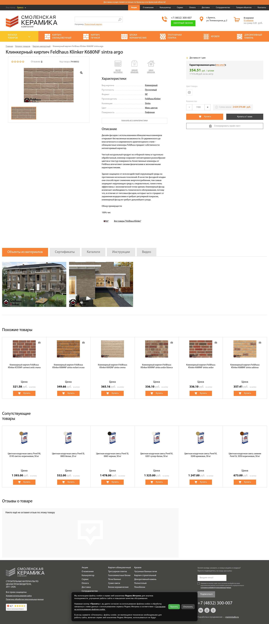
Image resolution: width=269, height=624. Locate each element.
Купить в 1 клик (244, 117)
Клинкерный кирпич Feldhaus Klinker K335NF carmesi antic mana (24, 366)
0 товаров (248, 20)
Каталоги (93, 252)
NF (146, 94)
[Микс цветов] (189, 92)
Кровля (137, 568)
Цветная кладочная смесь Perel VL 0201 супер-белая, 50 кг (156, 455)
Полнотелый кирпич (93, 24)
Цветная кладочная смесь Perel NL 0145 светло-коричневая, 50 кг (24, 455)
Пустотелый (151, 90)
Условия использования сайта (19, 596)
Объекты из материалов (25, 252)
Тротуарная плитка (117, 571)
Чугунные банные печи (145, 571)
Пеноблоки (139, 587)
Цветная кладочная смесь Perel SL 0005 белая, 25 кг (68, 455)
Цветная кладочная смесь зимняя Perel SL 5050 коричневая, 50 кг (245, 455)
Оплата (192, 8)
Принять (174, 607)
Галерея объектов (243, 8)
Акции (134, 8)
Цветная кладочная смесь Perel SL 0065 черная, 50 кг (112, 455)
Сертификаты (65, 252)
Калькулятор (165, 8)
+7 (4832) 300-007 (181, 17)
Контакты (262, 8)
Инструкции (121, 252)
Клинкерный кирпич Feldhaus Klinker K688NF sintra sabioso (244, 366)
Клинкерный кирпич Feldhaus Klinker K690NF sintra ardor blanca (157, 366)
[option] (48, 85)
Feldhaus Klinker (153, 99)
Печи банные (114, 579)
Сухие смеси (114, 583)
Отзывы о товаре (17, 501)
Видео (146, 252)
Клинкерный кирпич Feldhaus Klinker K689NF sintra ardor (200, 366)
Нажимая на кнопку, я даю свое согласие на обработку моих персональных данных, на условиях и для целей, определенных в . (222, 585)
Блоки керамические (118, 587)
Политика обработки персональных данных (25, 599)
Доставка (206, 8)
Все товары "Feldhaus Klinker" (127, 221)
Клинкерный (151, 85)
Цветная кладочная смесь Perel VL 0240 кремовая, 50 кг (200, 455)
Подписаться (206, 594)
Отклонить (188, 607)
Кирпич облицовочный (119, 568)
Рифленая (150, 112)
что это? (220, 65)
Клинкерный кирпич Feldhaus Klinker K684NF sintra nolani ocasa (68, 366)
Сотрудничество (223, 8)
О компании (148, 8)
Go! (120, 19)
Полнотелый (140, 583)
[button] (118, 67)
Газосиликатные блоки (119, 575)
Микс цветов (151, 108)
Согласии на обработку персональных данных (216, 587)
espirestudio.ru (232, 617)
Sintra (147, 103)
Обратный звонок (183, 23)
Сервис (180, 8)
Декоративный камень (145, 579)
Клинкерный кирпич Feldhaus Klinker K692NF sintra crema (112, 366)
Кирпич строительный (145, 575)
